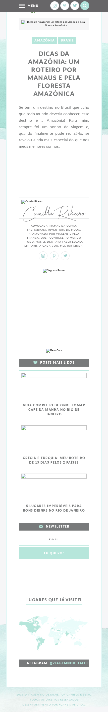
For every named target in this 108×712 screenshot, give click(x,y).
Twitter (74, 5)
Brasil (67, 40)
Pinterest (64, 5)
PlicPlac (79, 704)
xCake (63, 704)
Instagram (54, 5)
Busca (84, 5)
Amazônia (44, 40)
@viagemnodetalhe (69, 663)
